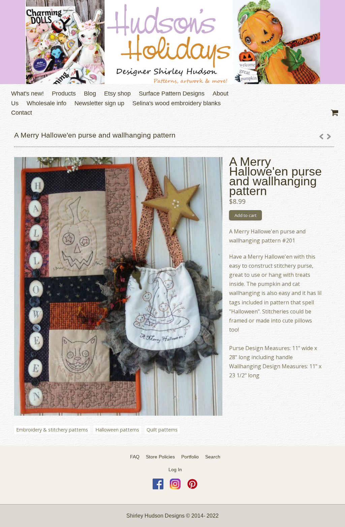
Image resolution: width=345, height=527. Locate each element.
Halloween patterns (117, 429)
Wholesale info (46, 103)
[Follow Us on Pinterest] (192, 487)
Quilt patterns (162, 429)
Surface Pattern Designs (172, 93)
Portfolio (190, 456)
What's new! (27, 93)
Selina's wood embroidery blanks (176, 103)
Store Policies (160, 456)
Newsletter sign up (99, 103)
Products (64, 93)
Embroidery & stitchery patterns (52, 429)
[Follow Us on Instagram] (175, 487)
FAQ (134, 456)
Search (212, 456)
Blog (90, 93)
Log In (175, 469)
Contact (21, 112)
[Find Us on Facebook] (158, 487)
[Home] (172, 42)
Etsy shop (117, 93)
